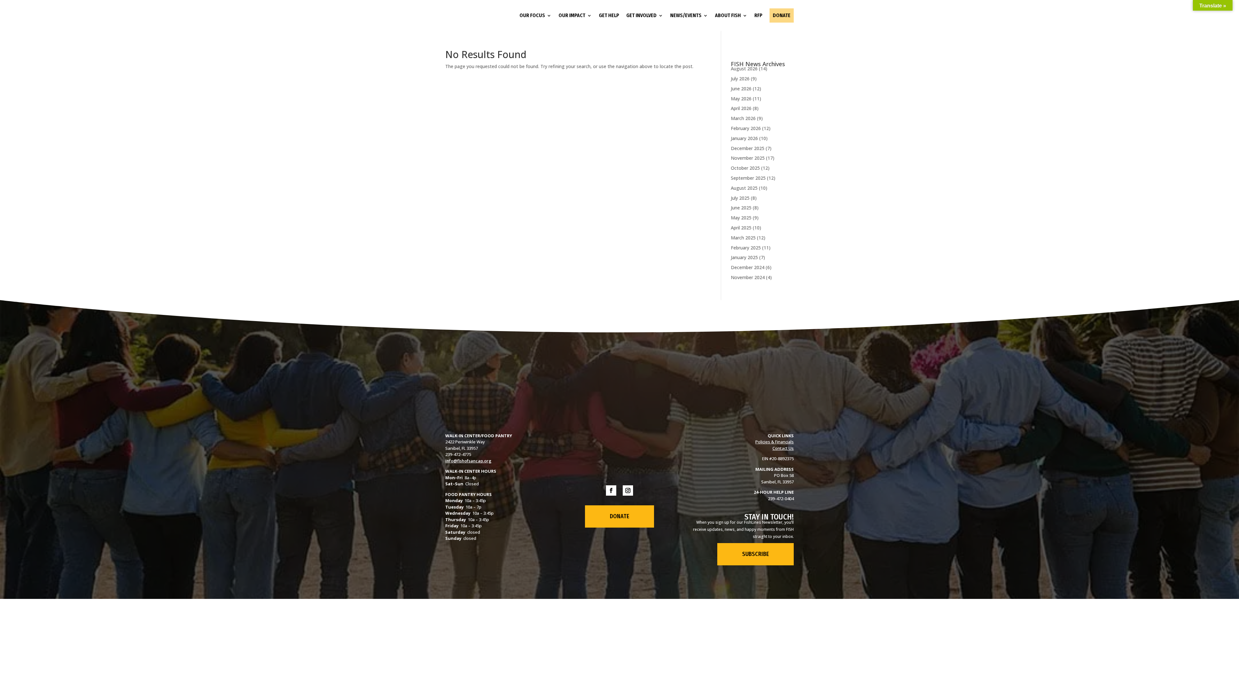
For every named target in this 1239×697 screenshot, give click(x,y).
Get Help (609, 15)
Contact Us (783, 448)
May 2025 (741, 218)
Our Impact (572, 15)
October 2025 (745, 168)
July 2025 (740, 198)
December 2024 (747, 267)
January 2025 (744, 257)
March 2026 (743, 118)
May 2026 (741, 99)
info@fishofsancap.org (468, 461)
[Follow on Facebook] (611, 490)
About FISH (728, 15)
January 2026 (744, 138)
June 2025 (741, 208)
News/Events (685, 15)
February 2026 (746, 128)
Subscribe (755, 554)
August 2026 (744, 69)
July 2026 (740, 79)
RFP (758, 15)
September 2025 (748, 178)
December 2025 (747, 148)
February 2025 (746, 248)
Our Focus (532, 15)
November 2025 (748, 158)
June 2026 (741, 89)
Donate (782, 15)
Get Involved (641, 15)
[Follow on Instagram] (628, 490)
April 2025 (741, 228)
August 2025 (744, 188)
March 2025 (743, 238)
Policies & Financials (774, 442)
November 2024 (748, 277)
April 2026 (741, 108)
